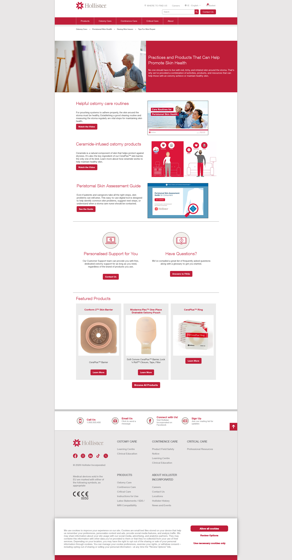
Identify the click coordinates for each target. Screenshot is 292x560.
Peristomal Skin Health (102, 29)
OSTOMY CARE (127, 441)
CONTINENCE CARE (165, 441)
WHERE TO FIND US (157, 5)
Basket (212, 5)
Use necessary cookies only (209, 543)
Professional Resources (200, 448)
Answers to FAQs (181, 273)
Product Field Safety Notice (163, 451)
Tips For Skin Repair (146, 29)
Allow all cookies (209, 528)
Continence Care (129, 21)
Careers (176, 5)
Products (85, 21)
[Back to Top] (233, 426)
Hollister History (161, 500)
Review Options (209, 535)
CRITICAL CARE (197, 441)
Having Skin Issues (125, 29)
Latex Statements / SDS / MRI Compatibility (130, 503)
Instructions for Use (127, 496)
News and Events (161, 505)
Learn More (98, 372)
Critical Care (152, 21)
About (170, 21)
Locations (157, 496)
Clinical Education (127, 453)
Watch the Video (86, 126)
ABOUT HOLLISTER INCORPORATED (164, 477)
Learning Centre (126, 448)
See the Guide (86, 209)
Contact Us (208, 11)
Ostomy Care (105, 21)
